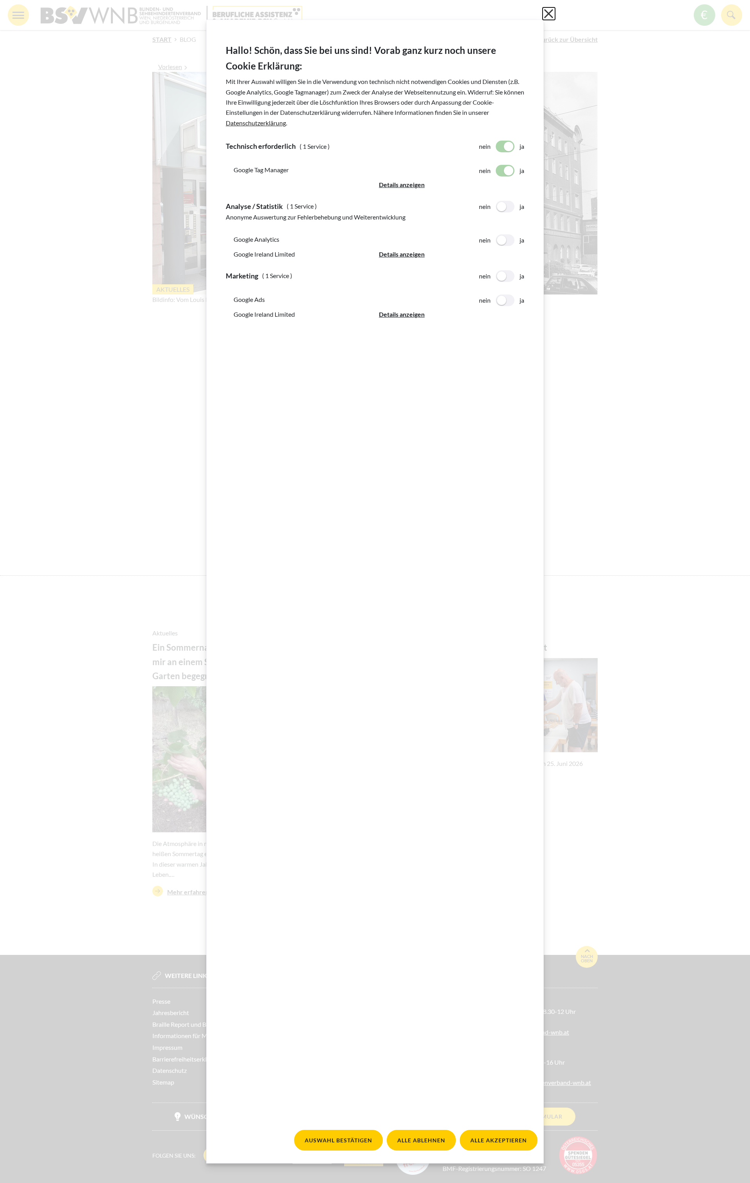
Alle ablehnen (421, 1140)
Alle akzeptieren (498, 1140)
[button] (451, 185)
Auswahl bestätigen (338, 1140)
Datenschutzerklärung (256, 123)
